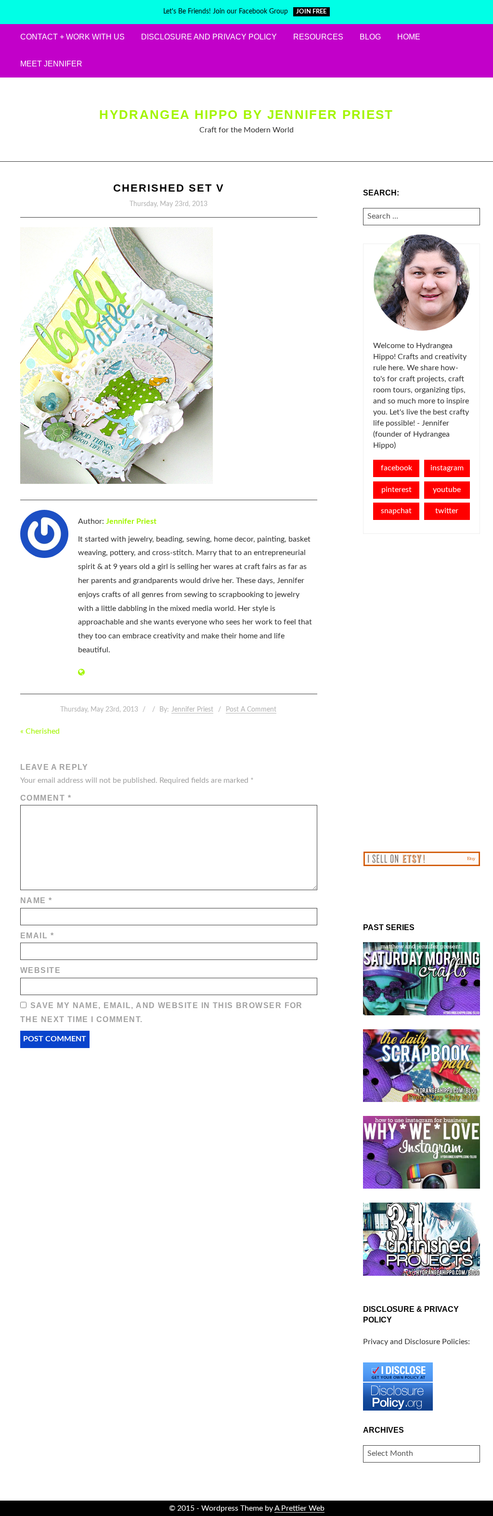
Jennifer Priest (131, 521)
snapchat (396, 511)
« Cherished (40, 731)
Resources (318, 37)
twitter (446, 511)
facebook (396, 468)
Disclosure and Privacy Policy (209, 37)
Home (408, 37)
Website (40, 970)
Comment (45, 798)
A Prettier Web (299, 1508)
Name (36, 900)
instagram (447, 468)
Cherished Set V (168, 188)
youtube (447, 489)
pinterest (396, 489)
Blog (370, 37)
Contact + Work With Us (72, 37)
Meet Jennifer (51, 64)
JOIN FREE (311, 12)
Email (37, 936)
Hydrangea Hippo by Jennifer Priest (246, 114)
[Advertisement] (421, 692)
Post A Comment (251, 709)
